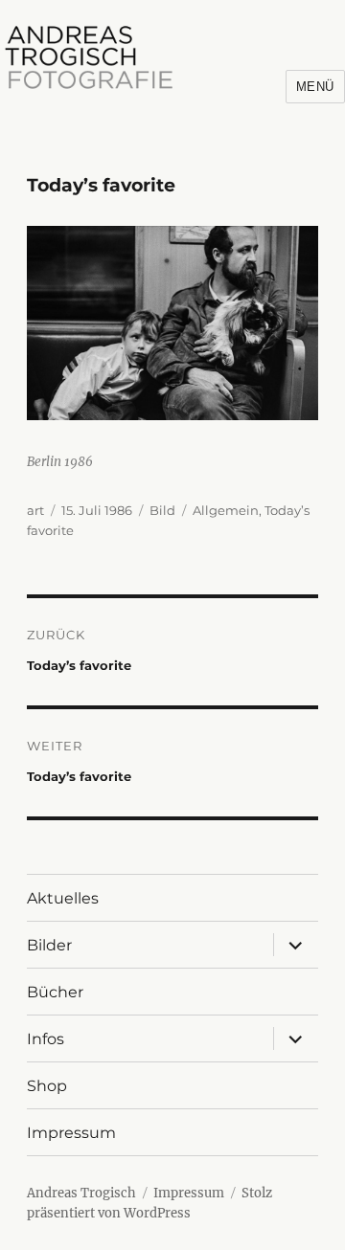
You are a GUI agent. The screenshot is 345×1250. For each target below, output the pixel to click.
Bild (162, 510)
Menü (315, 86)
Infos (45, 1039)
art (35, 510)
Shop (47, 1086)
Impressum (71, 1133)
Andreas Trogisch (81, 1193)
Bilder (49, 945)
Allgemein (226, 510)
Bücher (55, 992)
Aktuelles (63, 898)
